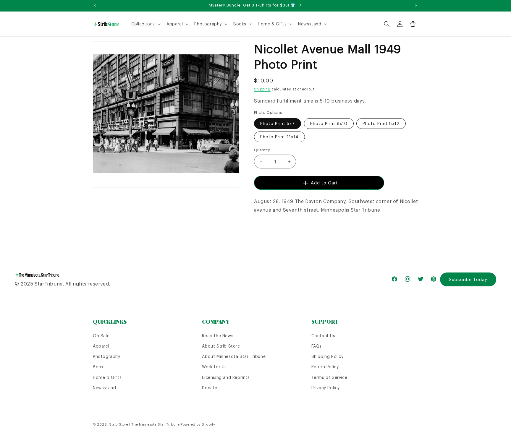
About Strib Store (221, 346)
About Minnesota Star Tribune (234, 356)
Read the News (217, 335)
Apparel (101, 346)
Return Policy (325, 366)
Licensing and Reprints (226, 377)
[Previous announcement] (94, 5)
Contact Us (323, 335)
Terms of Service (329, 377)
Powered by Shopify (198, 424)
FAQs (316, 346)
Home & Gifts (107, 377)
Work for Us (214, 366)
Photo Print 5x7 (277, 123)
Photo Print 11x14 (279, 136)
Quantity (262, 150)
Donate (209, 387)
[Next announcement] (416, 5)
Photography (106, 356)
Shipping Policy (327, 356)
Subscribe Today (468, 279)
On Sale (101, 335)
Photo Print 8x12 (381, 123)
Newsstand (104, 387)
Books (99, 366)
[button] (145, 24)
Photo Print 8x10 (328, 123)
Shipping (262, 89)
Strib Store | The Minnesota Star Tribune (144, 424)
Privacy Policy (325, 387)
